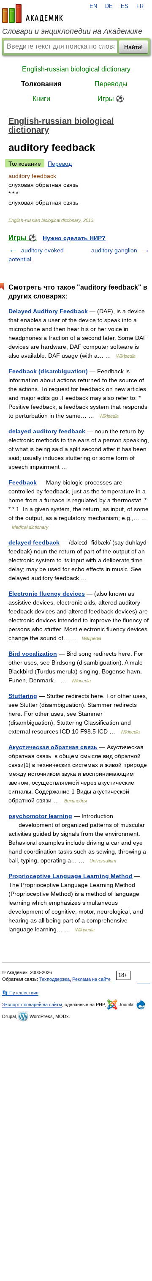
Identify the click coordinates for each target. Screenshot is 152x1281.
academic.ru (32, 13)
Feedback (22, 482)
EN (93, 6)
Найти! (133, 47)
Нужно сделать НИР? (74, 238)
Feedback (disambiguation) (48, 371)
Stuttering (22, 696)
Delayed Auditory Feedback (48, 311)
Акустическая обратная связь (53, 747)
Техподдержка (54, 979)
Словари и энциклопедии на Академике (72, 31)
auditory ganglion (114, 250)
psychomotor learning (40, 816)
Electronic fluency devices (46, 593)
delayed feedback (34, 542)
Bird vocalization (32, 653)
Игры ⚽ (111, 98)
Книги (41, 98)
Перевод (60, 163)
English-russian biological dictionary (76, 69)
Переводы (111, 84)
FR (140, 6)
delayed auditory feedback (46, 431)
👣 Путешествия (20, 992)
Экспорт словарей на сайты (32, 1004)
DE (109, 6)
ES (124, 6)
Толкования (41, 84)
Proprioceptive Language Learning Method (70, 876)
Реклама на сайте (91, 979)
